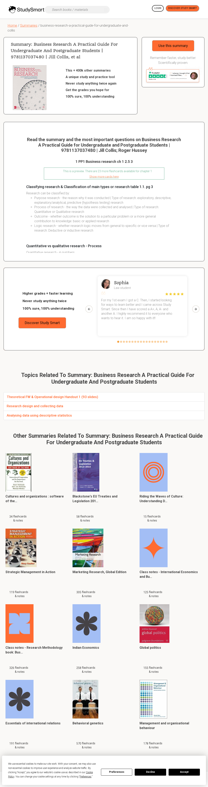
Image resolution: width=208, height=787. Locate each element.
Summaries (28, 25)
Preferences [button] (85, 776)
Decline (150, 772)
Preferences (116, 772)
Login (157, 8)
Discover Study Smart (182, 8)
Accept (184, 772)
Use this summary (173, 46)
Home (12, 25)
